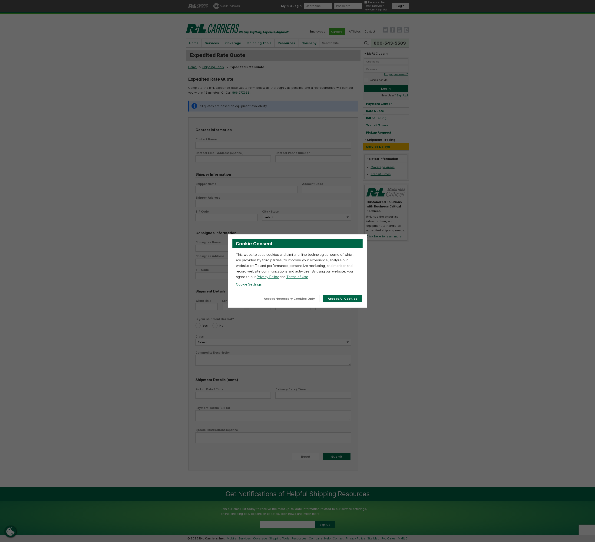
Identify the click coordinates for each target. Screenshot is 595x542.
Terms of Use (297, 277)
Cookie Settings (249, 284)
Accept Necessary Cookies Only (289, 298)
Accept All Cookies (342, 298)
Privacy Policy (268, 277)
